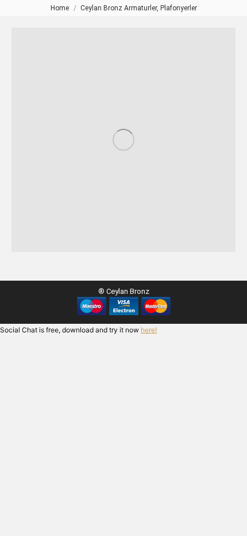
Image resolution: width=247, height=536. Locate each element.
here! (149, 330)
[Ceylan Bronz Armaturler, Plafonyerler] (123, 140)
